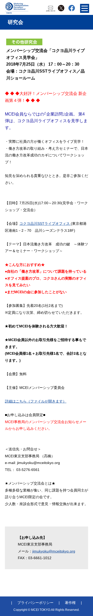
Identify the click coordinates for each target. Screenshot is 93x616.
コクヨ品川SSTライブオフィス (45, 223)
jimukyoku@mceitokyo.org (53, 551)
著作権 (70, 603)
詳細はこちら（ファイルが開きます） (35, 401)
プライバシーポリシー (35, 603)
